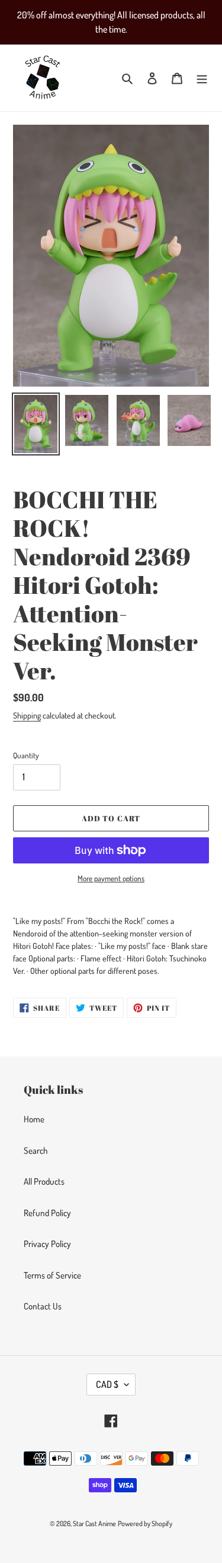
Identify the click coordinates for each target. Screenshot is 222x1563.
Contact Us (43, 1306)
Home (34, 1119)
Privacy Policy (47, 1243)
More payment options (111, 878)
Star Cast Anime (94, 1523)
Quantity (26, 755)
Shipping (27, 715)
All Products (44, 1181)
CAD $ (107, 1384)
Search (36, 1150)
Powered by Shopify (145, 1523)
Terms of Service (52, 1275)
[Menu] (201, 78)
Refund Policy (47, 1213)
